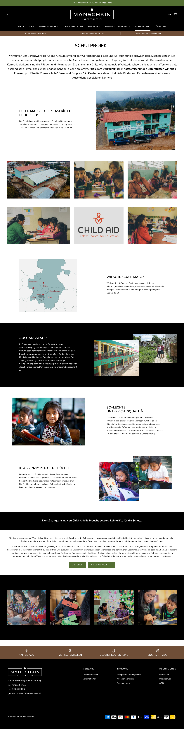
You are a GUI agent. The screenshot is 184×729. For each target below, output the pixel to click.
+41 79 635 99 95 (16, 689)
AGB (161, 683)
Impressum (164, 674)
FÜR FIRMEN (94, 26)
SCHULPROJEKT (142, 26)
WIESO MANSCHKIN (48, 26)
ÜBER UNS (161, 26)
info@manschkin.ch (17, 685)
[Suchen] (8, 14)
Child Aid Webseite (101, 565)
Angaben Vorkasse (125, 678)
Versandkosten (89, 678)
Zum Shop (77, 565)
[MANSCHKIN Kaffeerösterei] (92, 14)
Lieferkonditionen (90, 674)
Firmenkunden (123, 683)
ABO (31, 26)
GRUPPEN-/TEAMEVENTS (117, 26)
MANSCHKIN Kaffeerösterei (24, 716)
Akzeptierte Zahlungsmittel (129, 674)
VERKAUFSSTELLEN (73, 26)
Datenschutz (165, 678)
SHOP (21, 26)
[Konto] (169, 14)
